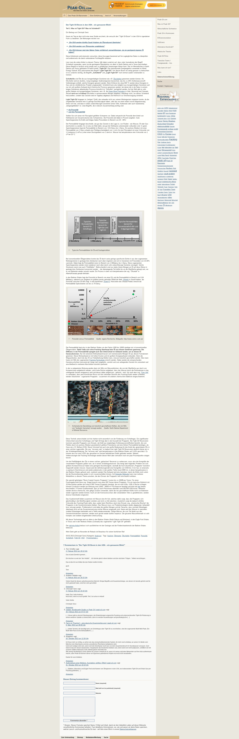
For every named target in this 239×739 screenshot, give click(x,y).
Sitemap (80, 737)
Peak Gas (172, 158)
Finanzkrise (171, 137)
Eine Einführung (96, 16)
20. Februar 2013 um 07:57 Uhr (77, 612)
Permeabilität (135, 536)
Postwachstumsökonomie (165, 166)
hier (139, 486)
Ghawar (126, 279)
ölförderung (168, 205)
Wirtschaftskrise (162, 203)
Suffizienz (161, 42)
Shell (165, 179)
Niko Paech (165, 155)
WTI (170, 203)
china (173, 116)
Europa (168, 134)
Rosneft (166, 171)
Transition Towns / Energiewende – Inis (164, 62)
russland (173, 171)
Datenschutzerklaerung (128, 729)
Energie (172, 126)
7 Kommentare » (92, 538)
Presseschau (161, 168)
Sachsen (160, 174)
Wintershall (167, 200)
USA (170, 195)
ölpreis (160, 208)
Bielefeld (159, 113)
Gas (158, 142)
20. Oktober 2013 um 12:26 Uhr (77, 638)
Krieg (173, 150)
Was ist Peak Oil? (164, 24)
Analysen (98, 536)
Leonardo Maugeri (167, 152)
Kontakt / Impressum (165, 86)
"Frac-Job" (145, 372)
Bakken (166, 110)
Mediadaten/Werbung (93, 737)
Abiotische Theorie (164, 51)
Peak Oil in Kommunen (165, 33)
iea (163, 147)
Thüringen (171, 187)
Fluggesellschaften (163, 139)
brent (167, 113)
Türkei (170, 192)
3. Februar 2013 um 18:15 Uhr (76, 578)
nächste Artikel (74, 526)
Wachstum (160, 200)
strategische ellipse (169, 182)
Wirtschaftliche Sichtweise (167, 29)
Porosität (144, 536)
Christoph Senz (162, 118)
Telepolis (160, 187)
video (170, 197)
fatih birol (164, 137)
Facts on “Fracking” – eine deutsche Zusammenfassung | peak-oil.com (91, 623)
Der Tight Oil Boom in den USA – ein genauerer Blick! (88, 25)
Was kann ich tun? (164, 68)
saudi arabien (169, 174)
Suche (159, 81)
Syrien (172, 184)
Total (161, 189)
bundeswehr (161, 116)
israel (159, 150)
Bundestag (172, 113)
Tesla (165, 187)
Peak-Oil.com (162, 20)
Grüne (159, 147)
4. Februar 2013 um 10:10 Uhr (76, 591)
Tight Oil (77, 538)
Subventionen (166, 184)
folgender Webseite (122, 474)
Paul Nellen (165, 158)
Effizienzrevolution (164, 38)
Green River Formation (117, 91)
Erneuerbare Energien (165, 131)
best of (108, 16)
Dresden (170, 124)
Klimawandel (167, 150)
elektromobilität (163, 126)
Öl (164, 205)
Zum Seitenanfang (67, 737)
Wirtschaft (175, 200)
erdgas (171, 129)
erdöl (176, 129)
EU (164, 134)
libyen (176, 153)
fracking (173, 139)
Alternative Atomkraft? (165, 47)
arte (162, 108)
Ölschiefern (117, 79)
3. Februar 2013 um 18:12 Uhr (76, 551)
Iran (176, 147)
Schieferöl (160, 179)
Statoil (170, 179)
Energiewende (162, 129)
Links (159, 72)
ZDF (173, 203)
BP (164, 113)
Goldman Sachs (166, 142)
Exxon (159, 137)
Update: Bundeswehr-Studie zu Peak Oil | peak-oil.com (85, 610)
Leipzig (159, 152)
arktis (159, 108)
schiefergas (169, 176)
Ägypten (159, 205)
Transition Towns (162, 192)
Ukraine (164, 195)
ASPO (166, 108)
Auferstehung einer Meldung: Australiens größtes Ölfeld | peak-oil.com (91, 663)
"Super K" (106, 281)
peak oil (161, 160)
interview (168, 147)
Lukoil (159, 155)
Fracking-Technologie (97, 360)
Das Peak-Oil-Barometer (77, 16)
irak (173, 147)
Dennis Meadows (169, 121)
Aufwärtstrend (173, 108)
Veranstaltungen (119, 16)
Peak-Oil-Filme (162, 56)
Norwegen (173, 155)
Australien (160, 110)
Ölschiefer (125, 536)
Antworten (69, 573)
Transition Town (169, 189)
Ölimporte (117, 536)
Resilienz (169, 168)
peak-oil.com (26, 6)
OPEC (159, 158)
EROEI (160, 134)
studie (159, 184)
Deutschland (161, 124)
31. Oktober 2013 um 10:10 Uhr (77, 665)
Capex (168, 116)
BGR (175, 111)
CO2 (168, 118)
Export (174, 134)
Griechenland (161, 145)
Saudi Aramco (161, 176)
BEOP (171, 110)
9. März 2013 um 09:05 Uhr (76, 625)
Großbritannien (170, 145)
